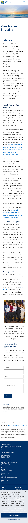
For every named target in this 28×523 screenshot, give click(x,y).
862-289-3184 (6, 466)
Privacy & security (18, 489)
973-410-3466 (7, 456)
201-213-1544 (6, 480)
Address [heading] (3, 487)
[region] (14, 506)
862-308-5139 (6, 473)
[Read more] (4, 411)
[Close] (25, 491)
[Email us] (1, 449)
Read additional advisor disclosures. (8, 414)
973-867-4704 (7, 479)
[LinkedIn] (3, 459)
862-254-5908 (6, 457)
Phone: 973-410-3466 (5, 447)
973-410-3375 (7, 472)
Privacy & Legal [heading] (18, 487)
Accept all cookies (14, 515)
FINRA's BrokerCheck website (16, 425)
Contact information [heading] (6, 444)
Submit (7, 395)
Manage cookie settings (14, 519)
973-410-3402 (7, 464)
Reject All (14, 511)
